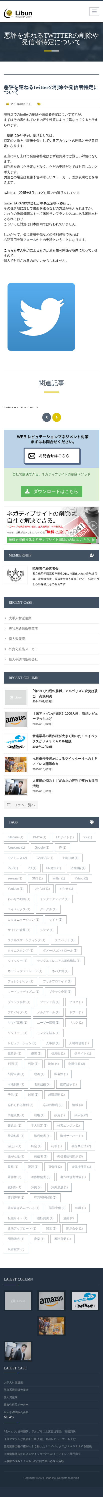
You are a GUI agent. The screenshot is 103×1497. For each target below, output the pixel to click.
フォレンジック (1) (20, 981)
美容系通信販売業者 (23, 628)
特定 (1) (36, 1146)
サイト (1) (55, 919)
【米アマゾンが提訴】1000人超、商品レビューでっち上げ (65, 716)
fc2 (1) (88, 837)
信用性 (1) (58, 1053)
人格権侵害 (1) (79, 1043)
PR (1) (32, 868)
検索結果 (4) (16, 1136)
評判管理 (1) (16, 1197)
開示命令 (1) (74, 1228)
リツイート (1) (17, 1033)
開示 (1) (51, 1228)
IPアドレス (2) (17, 858)
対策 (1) (33, 1094)
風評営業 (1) (62, 1239)
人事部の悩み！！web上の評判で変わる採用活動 (65, 783)
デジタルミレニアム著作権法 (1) (58, 961)
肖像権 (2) (55, 1167)
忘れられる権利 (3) (20, 1105)
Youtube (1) (16, 889)
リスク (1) (76, 1022)
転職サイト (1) (17, 1218)
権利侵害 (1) (42, 1136)
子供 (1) (13, 1094)
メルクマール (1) (48, 1012)
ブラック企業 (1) (60, 991)
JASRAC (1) (45, 858)
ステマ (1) (47, 930)
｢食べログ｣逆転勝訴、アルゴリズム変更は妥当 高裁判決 (65, 693)
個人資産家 (17, 639)
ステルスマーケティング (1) (26, 940)
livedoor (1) (70, 858)
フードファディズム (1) (23, 991)
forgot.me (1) (16, 847)
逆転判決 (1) (45, 1218)
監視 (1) (13, 1167)
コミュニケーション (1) (23, 919)
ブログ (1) (76, 1002)
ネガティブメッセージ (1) (25, 971)
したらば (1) (41, 889)
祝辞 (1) (33, 1167)
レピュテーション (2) (22, 1043)
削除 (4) (53, 1064)
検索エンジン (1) (68, 1125)
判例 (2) (13, 1064)
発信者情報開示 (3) (70, 1156)
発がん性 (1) (16, 1156)
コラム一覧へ (24, 805)
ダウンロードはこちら (55, 491)
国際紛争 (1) (68, 1084)
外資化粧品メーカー (23, 649)
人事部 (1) (53, 1043)
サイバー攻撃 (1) (19, 930)
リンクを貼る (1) (48, 1033)
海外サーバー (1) (71, 1136)
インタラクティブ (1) (54, 899)
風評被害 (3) (16, 1249)
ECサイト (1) (65, 837)
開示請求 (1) (16, 1239)
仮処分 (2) (14, 1053)
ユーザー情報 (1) (48, 1022)
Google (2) (42, 847)
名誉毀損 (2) (42, 1084)
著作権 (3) (14, 1177)
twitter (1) (58, 878)
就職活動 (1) (56, 1094)
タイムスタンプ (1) (20, 950)
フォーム (29, 240)
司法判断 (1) (16, 1084)
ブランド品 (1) (50, 1002)
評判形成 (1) (59, 1187)
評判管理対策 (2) (45, 1197)
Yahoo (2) (81, 878)
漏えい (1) (14, 1146)
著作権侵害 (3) (40, 1177)
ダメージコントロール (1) (60, 950)
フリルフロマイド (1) (57, 981)
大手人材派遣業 (20, 618)
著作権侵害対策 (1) (73, 1177)
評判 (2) (36, 1187)
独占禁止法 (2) (81, 1146)
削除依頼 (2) (76, 1064)
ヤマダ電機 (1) (17, 1022)
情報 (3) (77, 1105)
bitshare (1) (15, 837)
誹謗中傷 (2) (57, 1208)
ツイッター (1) (17, 961)
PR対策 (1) (53, 868)
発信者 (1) (41, 1156)
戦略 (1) (39, 1115)
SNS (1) (37, 878)
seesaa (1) (15, 878)
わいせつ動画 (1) (19, 899)
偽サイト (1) (82, 1053)
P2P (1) (13, 868)
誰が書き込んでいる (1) (23, 1208)
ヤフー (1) (76, 1012)
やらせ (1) (66, 889)
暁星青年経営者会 (45, 568)
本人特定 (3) (39, 1125)
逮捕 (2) (68, 1218)
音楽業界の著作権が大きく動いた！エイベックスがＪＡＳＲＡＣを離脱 (65, 738)
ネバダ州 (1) (60, 971)
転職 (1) (80, 1208)
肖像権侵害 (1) (81, 1167)
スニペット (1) (64, 940)
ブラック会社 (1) (19, 1002)
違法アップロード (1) (22, 1228)
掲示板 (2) (81, 1115)
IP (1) (62, 847)
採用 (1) (59, 1115)
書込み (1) (14, 1125)
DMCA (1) (39, 837)
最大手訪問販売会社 (23, 659)
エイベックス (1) (19, 909)
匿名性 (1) (61, 1074)
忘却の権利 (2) (52, 1105)
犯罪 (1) (56, 1146)
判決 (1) (33, 1064)
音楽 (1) (39, 1239)
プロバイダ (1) (17, 1012)
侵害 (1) (36, 1053)
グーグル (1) (48, 909)
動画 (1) (39, 1074)
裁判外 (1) (14, 1187)
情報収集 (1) (16, 1115)
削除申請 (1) (16, 1074)
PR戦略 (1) (78, 868)
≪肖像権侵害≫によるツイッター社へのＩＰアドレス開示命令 (65, 761)
